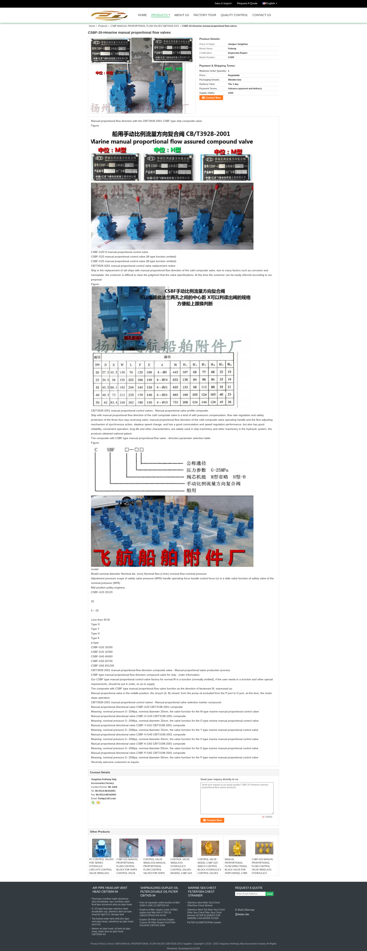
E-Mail (239, 909)
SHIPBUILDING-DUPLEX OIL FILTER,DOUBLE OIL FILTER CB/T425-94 (159, 891)
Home (142, 15)
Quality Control (234, 15)
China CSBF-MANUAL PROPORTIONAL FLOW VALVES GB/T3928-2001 (145, 943)
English (270, 3)
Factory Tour (205, 15)
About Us (181, 15)
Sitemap (249, 909)
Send (269, 893)
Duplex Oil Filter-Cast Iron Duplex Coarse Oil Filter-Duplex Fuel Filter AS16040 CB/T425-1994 (157, 922)
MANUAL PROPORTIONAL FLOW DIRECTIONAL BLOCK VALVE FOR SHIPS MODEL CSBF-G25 (236, 868)
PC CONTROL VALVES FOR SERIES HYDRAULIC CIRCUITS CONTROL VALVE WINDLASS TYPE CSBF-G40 (101, 868)
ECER (196, 948)
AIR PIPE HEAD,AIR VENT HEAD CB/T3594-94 (110, 889)
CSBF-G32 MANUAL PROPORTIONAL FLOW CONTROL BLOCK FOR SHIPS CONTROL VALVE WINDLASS (127, 868)
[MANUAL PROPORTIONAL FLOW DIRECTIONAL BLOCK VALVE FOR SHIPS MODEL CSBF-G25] (237, 848)
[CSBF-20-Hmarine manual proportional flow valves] (142, 75)
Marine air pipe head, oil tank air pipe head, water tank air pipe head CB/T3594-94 (111, 931)
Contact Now (213, 97)
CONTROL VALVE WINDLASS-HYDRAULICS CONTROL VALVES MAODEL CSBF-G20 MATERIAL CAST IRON (183, 868)
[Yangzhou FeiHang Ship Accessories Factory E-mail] (98, 802)
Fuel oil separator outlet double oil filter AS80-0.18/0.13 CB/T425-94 (160, 904)
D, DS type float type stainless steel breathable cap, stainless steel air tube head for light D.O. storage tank (112, 911)
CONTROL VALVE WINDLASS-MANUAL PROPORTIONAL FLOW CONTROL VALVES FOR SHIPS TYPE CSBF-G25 (154, 868)
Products (159, 15)
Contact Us (262, 15)
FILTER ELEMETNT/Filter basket (204, 922)
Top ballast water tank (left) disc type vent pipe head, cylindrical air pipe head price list (112, 921)
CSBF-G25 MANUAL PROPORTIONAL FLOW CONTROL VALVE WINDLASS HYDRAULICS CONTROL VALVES (262, 868)
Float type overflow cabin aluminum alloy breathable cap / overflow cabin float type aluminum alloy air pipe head (112, 901)
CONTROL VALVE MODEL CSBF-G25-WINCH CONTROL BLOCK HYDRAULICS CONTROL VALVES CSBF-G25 (209, 868)
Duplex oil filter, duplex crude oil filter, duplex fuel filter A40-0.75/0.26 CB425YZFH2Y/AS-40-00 (159, 912)
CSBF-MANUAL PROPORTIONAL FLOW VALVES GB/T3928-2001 (144, 26)
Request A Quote (247, 3)
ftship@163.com (107, 798)
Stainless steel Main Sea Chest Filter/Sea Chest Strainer (203, 904)
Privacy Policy (98, 943)
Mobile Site (243, 914)
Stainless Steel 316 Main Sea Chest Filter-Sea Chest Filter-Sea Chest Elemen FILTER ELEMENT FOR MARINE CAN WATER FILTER (206, 914)
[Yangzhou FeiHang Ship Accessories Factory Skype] (93, 802)
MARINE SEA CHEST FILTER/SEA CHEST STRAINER (202, 891)
